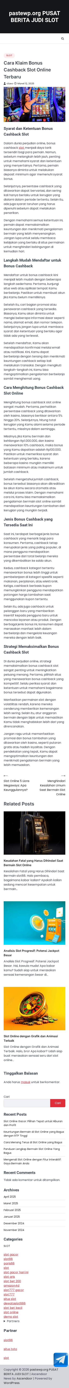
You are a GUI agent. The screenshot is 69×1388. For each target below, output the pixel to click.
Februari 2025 (12, 1210)
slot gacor (11, 1254)
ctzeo (10, 83)
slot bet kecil (13, 1308)
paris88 (9, 1263)
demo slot (11, 1317)
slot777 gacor (14, 1290)
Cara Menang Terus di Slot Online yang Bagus (33, 1142)
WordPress (12, 1383)
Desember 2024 (14, 1223)
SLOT (9, 55)
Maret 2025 (11, 1203)
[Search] (62, 38)
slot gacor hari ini (16, 1272)
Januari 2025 (12, 1217)
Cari (7, 1097)
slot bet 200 (12, 1281)
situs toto (10, 1349)
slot (22, 148)
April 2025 (10, 1197)
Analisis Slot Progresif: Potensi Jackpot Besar (31, 953)
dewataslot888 (15, 1303)
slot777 (9, 1294)
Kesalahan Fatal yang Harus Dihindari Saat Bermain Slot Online (33, 863)
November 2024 (14, 1230)
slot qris (9, 1277)
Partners (13, 1321)
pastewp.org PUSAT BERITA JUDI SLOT (34, 16)
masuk (25, 1082)
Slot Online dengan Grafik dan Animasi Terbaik (31, 1038)
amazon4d (11, 1285)
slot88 (8, 1259)
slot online (11, 1312)
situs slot (10, 1299)
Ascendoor (24, 1378)
